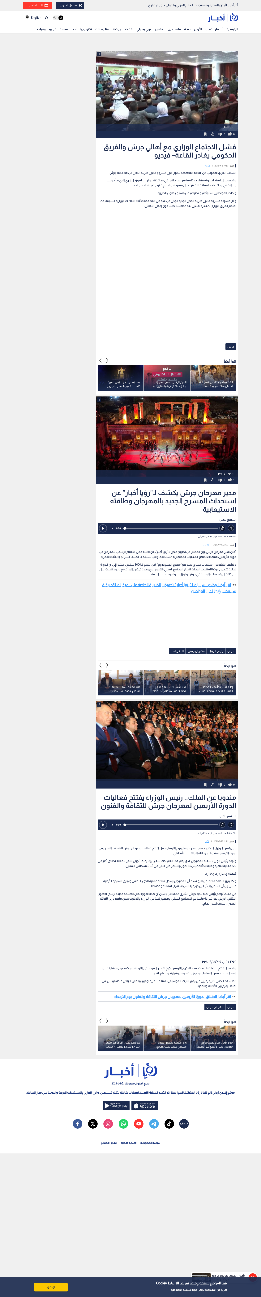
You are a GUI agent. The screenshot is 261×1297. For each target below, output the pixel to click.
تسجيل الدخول (68, 5)
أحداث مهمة (68, 29)
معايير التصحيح (109, 1142)
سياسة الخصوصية (181, 1289)
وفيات (41, 29)
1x (111, 528)
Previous (107, 360)
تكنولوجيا (86, 29)
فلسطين (174, 29)
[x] (93, 1124)
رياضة (117, 29)
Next (100, 360)
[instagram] (108, 1124)
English (36, 17)
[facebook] (77, 1124)
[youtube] (138, 1124)
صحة (187, 29)
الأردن (198, 29)
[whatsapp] (123, 1124)
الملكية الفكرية (128, 1142)
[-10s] (222, 528)
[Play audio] (103, 528)
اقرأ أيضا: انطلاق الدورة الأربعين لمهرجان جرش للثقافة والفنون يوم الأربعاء (172, 996)
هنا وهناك (102, 29)
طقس (159, 29)
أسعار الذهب (214, 29)
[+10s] (231, 528)
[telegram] (154, 1124)
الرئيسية (232, 29)
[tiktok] (169, 1124)
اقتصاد (128, 29)
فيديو (52, 29)
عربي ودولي (144, 29)
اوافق (50, 1287)
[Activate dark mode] (58, 18)
